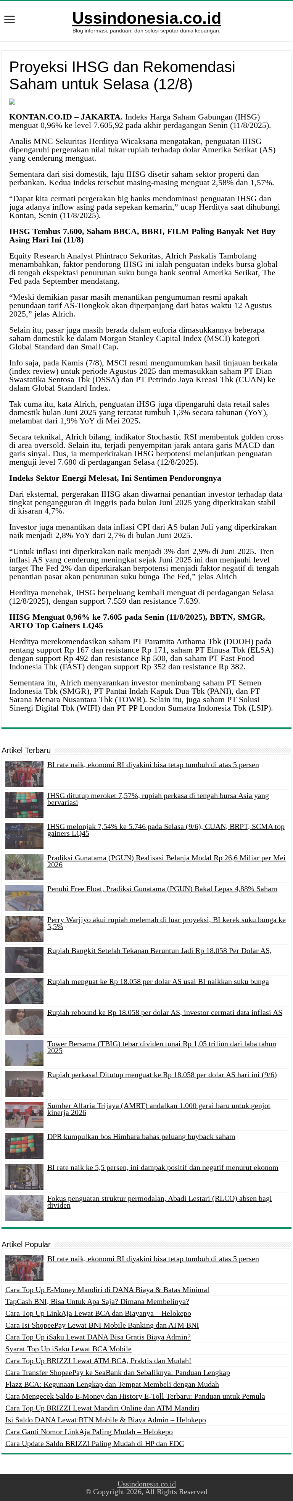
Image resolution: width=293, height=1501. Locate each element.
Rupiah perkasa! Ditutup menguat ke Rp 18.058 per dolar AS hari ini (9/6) (162, 1074)
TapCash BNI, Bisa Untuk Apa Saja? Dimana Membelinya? (97, 1301)
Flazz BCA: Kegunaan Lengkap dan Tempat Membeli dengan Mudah (112, 1384)
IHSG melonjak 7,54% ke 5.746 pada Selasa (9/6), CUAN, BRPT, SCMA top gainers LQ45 (166, 829)
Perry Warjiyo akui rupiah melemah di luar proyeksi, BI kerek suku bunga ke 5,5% (166, 923)
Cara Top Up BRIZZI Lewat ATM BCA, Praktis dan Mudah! (98, 1360)
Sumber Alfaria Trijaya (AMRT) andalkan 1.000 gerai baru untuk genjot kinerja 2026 (158, 1108)
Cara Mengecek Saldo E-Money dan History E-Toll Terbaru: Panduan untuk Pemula (135, 1396)
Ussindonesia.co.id (146, 18)
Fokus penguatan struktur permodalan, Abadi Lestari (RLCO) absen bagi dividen (159, 1201)
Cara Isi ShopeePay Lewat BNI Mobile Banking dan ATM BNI (102, 1325)
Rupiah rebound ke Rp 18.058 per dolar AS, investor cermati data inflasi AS (164, 1012)
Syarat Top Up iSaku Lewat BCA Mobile (68, 1348)
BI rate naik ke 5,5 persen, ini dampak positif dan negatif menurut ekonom (163, 1167)
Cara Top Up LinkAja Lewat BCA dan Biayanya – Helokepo (98, 1313)
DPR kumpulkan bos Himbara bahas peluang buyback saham (141, 1136)
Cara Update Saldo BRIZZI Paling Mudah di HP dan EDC (94, 1443)
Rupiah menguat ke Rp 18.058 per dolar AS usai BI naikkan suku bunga (158, 981)
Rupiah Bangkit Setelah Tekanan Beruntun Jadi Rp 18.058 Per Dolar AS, (159, 950)
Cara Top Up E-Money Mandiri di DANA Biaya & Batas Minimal (107, 1289)
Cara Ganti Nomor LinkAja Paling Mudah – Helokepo (89, 1431)
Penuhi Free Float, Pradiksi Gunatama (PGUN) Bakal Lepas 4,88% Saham (162, 888)
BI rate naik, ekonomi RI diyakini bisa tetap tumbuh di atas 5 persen (153, 764)
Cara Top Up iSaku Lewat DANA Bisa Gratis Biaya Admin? (98, 1337)
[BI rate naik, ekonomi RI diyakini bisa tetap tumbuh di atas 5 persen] (24, 1268)
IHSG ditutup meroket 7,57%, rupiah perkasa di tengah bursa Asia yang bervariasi (158, 798)
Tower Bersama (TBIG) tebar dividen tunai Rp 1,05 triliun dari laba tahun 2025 (161, 1047)
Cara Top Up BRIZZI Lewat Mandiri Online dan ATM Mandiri (102, 1408)
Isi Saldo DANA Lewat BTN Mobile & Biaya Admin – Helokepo (105, 1419)
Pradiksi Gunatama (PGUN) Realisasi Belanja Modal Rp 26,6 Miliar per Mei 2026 (166, 861)
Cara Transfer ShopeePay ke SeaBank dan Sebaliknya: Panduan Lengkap (117, 1372)
